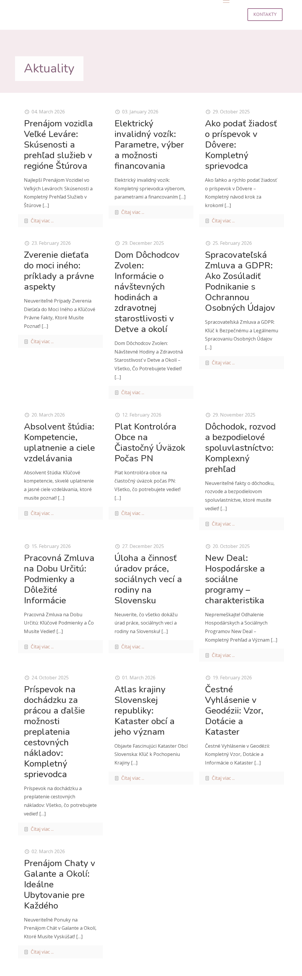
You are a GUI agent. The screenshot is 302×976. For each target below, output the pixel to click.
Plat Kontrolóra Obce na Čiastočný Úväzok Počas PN (149, 443)
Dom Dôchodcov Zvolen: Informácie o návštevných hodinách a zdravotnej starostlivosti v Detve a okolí (147, 292)
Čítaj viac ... (42, 220)
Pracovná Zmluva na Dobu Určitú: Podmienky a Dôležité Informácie (59, 579)
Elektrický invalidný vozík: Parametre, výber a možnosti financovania (149, 145)
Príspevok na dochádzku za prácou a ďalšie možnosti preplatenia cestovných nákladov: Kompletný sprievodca (54, 731)
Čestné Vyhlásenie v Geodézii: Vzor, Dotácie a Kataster (234, 710)
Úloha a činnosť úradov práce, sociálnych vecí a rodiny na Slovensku (148, 579)
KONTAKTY (265, 14)
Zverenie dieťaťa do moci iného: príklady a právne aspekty (59, 271)
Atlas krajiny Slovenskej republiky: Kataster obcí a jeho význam (144, 710)
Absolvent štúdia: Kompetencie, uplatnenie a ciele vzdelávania (59, 443)
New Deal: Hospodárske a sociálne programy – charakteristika (235, 579)
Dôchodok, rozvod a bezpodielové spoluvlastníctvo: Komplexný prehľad (240, 448)
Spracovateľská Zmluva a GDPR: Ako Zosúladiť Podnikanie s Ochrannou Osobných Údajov (240, 281)
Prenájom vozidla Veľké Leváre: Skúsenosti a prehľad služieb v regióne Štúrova (58, 145)
